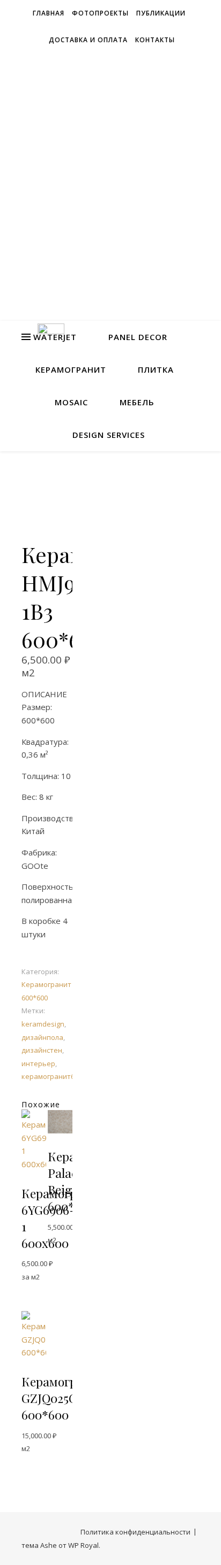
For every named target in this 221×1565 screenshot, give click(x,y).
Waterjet (55, 336)
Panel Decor (137, 336)
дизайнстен (41, 1050)
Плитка (156, 369)
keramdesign (42, 1024)
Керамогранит (70, 369)
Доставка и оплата (88, 39)
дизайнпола (42, 1037)
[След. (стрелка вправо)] (202, 783)
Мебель (137, 402)
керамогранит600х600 (59, 1076)
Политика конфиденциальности (135, 1532)
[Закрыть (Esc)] (185, 12)
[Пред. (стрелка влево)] (19, 783)
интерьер (38, 1063)
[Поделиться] (162, 12)
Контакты (155, 39)
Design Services (108, 434)
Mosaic (71, 402)
